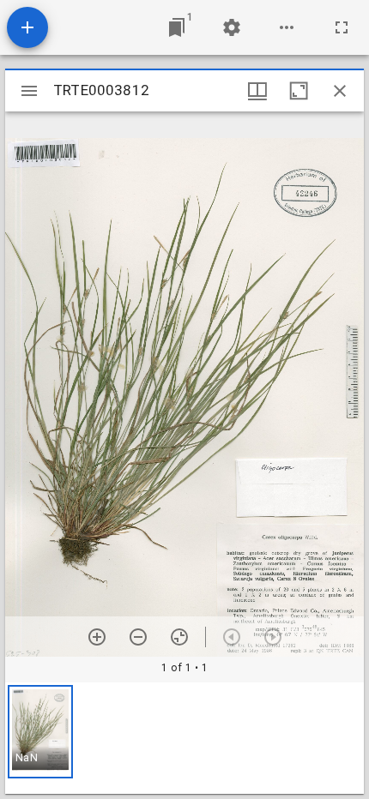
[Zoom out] (138, 637)
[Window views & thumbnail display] (257, 90)
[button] (40, 731)
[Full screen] (341, 27)
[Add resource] (27, 27)
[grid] (184, 738)
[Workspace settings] (231, 27)
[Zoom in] (97, 637)
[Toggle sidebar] (29, 90)
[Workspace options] (286, 27)
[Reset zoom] (179, 637)
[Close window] (339, 90)
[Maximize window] (298, 90)
